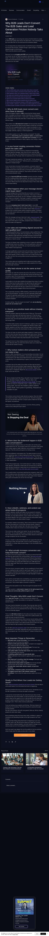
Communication (20, 10)
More (43, 10)
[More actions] (43, 19)
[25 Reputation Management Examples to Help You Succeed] (36, 759)
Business (11, 10)
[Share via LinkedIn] (12, 741)
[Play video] (24, 492)
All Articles (4, 10)
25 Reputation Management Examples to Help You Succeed (35, 768)
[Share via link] (15, 741)
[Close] (47, 934)
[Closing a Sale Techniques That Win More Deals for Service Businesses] (12, 759)
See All (46, 750)
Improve (43, 933)
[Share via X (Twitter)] (9, 741)
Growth (29, 10)
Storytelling (36, 10)
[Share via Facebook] (6, 741)
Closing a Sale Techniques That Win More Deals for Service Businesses (12, 768)
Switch (37, 933)
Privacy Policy (15, 934)
